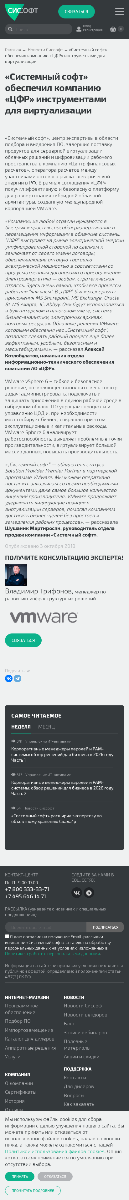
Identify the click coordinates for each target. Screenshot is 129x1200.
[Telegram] (17, 678)
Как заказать (79, 1104)
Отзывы (14, 1109)
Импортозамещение (29, 1030)
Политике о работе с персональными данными (52, 953)
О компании (19, 1083)
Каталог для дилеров (29, 1038)
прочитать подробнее (33, 1190)
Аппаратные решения (30, 1048)
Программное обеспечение (21, 1008)
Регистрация (93, 30)
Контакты (75, 1077)
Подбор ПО (18, 1021)
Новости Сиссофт (84, 1005)
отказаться (55, 1176)
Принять (20, 1176)
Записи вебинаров (85, 1032)
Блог (69, 1023)
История (15, 1101)
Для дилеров (79, 1086)
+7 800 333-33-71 (27, 888)
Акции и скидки (81, 1056)
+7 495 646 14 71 (25, 896)
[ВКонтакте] (9, 678)
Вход (87, 26)
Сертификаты (20, 1092)
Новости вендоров (85, 1014)
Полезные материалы (77, 1044)
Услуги (12, 1056)
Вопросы (74, 1095)
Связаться (76, 11)
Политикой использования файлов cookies (55, 1151)
